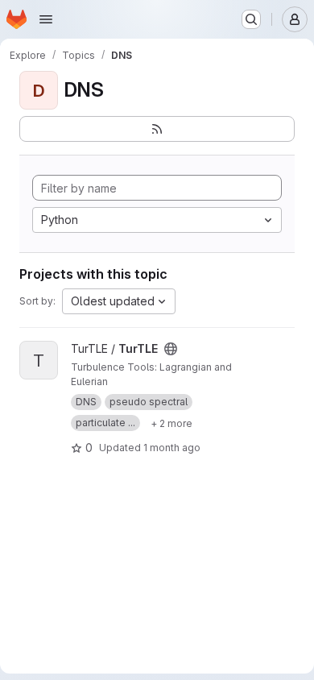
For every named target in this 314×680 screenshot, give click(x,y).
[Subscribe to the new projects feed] (157, 129)
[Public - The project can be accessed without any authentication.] (170, 348)
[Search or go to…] (251, 19)
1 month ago (171, 448)
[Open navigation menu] (46, 19)
